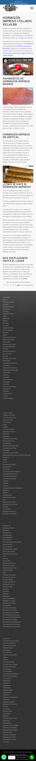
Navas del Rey (7, 544)
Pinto (4, 573)
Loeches (5, 483)
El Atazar (5, 333)
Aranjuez (6, 325)
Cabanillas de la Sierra (10, 363)
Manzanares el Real (9, 497)
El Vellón (5, 706)
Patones (5, 558)
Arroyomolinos (7, 330)
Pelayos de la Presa (9, 563)
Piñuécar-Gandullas (9, 575)
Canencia (6, 375)
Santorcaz (6, 638)
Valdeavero (6, 683)
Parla (4, 556)
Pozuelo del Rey (8, 580)
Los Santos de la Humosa (11, 641)
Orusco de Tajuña (8, 551)
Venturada (6, 709)
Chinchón (6, 391)
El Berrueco (6, 342)
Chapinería (6, 389)
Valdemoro (6, 695)
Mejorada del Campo (9, 502)
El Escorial (6, 434)
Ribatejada (6, 596)
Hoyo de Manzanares (10, 476)
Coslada (5, 427)
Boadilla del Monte (9, 347)
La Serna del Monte (9, 643)
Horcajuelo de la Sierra (10, 474)
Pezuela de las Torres (10, 568)
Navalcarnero (7, 540)
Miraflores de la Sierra (10, 504)
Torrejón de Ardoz (9, 662)
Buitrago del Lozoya (9, 358)
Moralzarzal (7, 526)
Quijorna (5, 589)
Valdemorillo (7, 692)
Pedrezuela (6, 561)
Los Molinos (7, 509)
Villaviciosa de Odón (9, 737)
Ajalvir (5, 300)
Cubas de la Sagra (8, 429)
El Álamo (5, 304)
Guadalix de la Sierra (9, 464)
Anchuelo (6, 323)
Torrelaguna (7, 669)
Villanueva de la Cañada (10, 725)
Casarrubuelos (7, 379)
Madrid (5, 493)
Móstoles (6, 530)
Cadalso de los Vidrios (10, 368)
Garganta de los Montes (11, 453)
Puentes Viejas (7, 587)
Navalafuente (7, 535)
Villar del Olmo (7, 732)
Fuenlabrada (7, 443)
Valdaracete (6, 681)
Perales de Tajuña (9, 565)
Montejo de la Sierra (9, 511)
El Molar (5, 507)
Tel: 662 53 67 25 (18, 1)
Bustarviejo (6, 361)
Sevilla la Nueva (8, 648)
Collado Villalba (8, 413)
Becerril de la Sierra (9, 337)
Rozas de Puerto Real (10, 610)
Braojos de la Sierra (9, 351)
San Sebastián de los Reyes (11, 624)
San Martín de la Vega (10, 620)
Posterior (29, 95)
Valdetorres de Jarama (10, 697)
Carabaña (6, 377)
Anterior (6, 95)
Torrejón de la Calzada (10, 664)
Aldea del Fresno (8, 314)
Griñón (5, 462)
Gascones (6, 457)
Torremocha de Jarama (10, 674)
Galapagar (6, 450)
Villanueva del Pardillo (10, 730)
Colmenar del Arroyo (9, 417)
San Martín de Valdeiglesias (12, 622)
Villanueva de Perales (10, 728)
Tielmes (5, 657)
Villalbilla (5, 716)
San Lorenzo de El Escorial (11, 617)
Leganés (5, 481)
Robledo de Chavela (9, 603)
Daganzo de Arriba (9, 432)
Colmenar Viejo (8, 420)
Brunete (5, 356)
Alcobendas (6, 309)
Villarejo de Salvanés (9, 735)
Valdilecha (6, 699)
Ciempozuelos (7, 394)
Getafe (5, 460)
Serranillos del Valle (9, 645)
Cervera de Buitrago (9, 387)
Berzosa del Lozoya (9, 344)
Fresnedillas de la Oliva (10, 439)
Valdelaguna (7, 685)
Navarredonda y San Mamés (12, 542)
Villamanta (6, 721)
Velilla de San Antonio (10, 704)
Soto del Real (7, 653)
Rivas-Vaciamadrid (9, 598)
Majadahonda (7, 495)
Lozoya (5, 486)
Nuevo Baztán (7, 547)
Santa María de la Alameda (11, 627)
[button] (3, 757)
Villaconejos (6, 714)
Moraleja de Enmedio (10, 514)
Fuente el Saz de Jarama (10, 446)
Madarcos (6, 490)
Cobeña (5, 396)
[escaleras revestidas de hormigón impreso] (31, 182)
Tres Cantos (7, 678)
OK (11, 757)
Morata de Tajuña (9, 528)
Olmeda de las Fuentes (10, 549)
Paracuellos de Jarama (10, 554)
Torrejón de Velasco (9, 667)
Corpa (5, 425)
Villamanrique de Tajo (10, 718)
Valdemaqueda (7, 690)
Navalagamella (7, 537)
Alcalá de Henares (8, 307)
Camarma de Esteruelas (10, 370)
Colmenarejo (7, 422)
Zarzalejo (6, 742)
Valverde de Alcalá (8, 702)
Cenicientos (6, 382)
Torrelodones (7, 671)
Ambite (5, 321)
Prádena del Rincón (9, 582)
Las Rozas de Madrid (9, 608)
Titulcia (5, 660)
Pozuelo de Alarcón (9, 577)
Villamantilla (7, 723)
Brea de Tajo (7, 354)
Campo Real (6, 372)
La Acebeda (6, 297)
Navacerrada (7, 533)
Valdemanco (7, 688)
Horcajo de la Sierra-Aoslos (11, 472)
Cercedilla (6, 384)
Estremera (6, 436)
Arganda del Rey (8, 328)
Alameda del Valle (8, 302)
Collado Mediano (8, 398)
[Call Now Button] (31, 757)
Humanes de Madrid (9, 479)
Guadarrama (7, 467)
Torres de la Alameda (10, 676)
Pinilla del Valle (7, 570)
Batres (5, 335)
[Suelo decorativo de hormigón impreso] (31, 104)
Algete (5, 316)
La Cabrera (6, 365)
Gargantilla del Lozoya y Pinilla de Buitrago (17, 455)
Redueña (5, 594)
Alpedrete (6, 318)
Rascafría (6, 591)
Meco (4, 500)
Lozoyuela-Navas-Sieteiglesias (13, 488)
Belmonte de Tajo (8, 340)
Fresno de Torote (8, 441)
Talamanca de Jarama (10, 655)
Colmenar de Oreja (9, 415)
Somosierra (6, 650)
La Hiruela (6, 469)
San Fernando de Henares (11, 615)
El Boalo (5, 349)
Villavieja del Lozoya (9, 739)
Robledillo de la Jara (9, 601)
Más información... (22, 757)
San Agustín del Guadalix (11, 613)
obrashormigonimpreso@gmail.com (18, 3)
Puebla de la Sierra (9, 584)
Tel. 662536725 (28, 44)
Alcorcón (5, 311)
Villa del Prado (7, 711)
